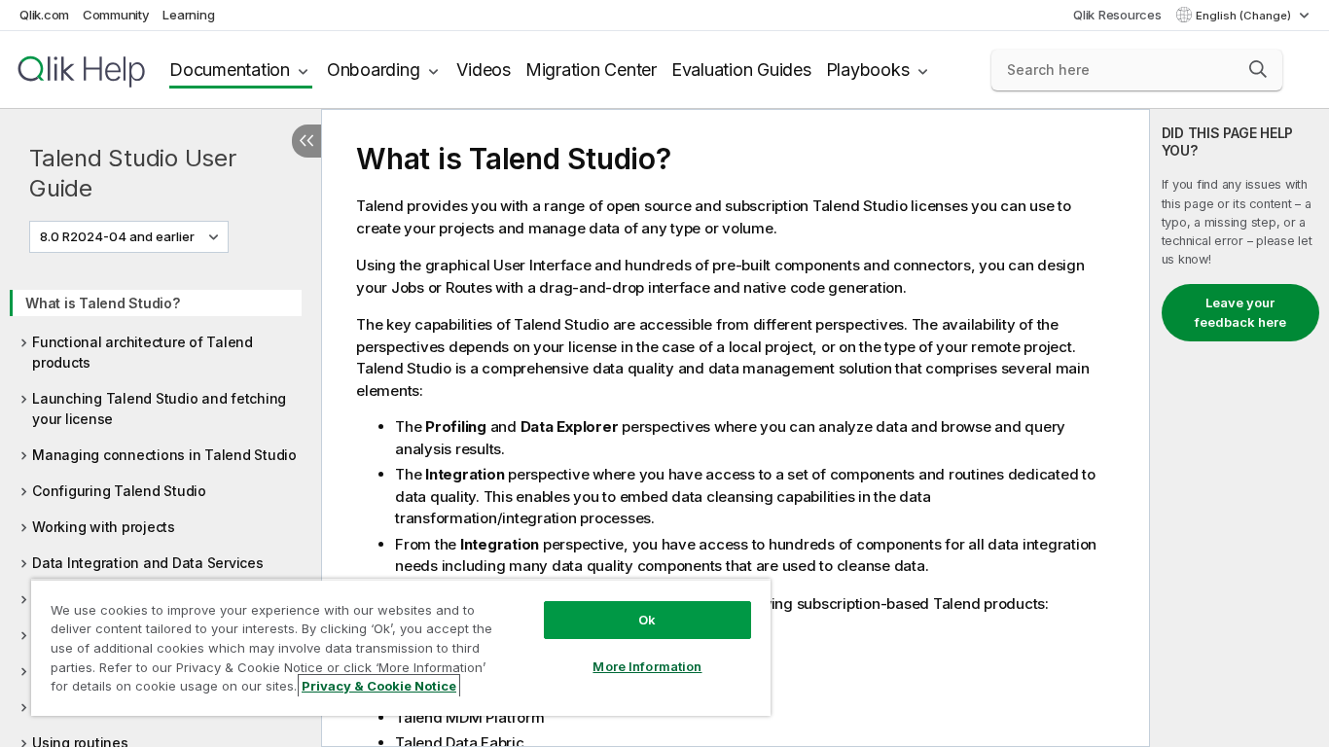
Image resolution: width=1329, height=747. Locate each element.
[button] (1258, 69)
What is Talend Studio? (102, 303)
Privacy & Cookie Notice (379, 686)
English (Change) (1245, 15)
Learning (188, 14)
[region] (401, 647)
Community (116, 14)
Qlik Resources (1117, 14)
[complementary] (1239, 428)
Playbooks (868, 69)
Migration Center (591, 69)
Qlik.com (44, 14)
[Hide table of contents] (306, 141)
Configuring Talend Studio (119, 490)
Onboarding (373, 69)
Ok (647, 619)
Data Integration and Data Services (148, 562)
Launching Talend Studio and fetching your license (159, 408)
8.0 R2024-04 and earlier (117, 236)
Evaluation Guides (741, 69)
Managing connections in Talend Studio (164, 454)
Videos (483, 69)
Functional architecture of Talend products (142, 352)
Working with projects (103, 526)
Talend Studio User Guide (132, 173)
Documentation (229, 69)
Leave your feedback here (1240, 312)
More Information (647, 666)
